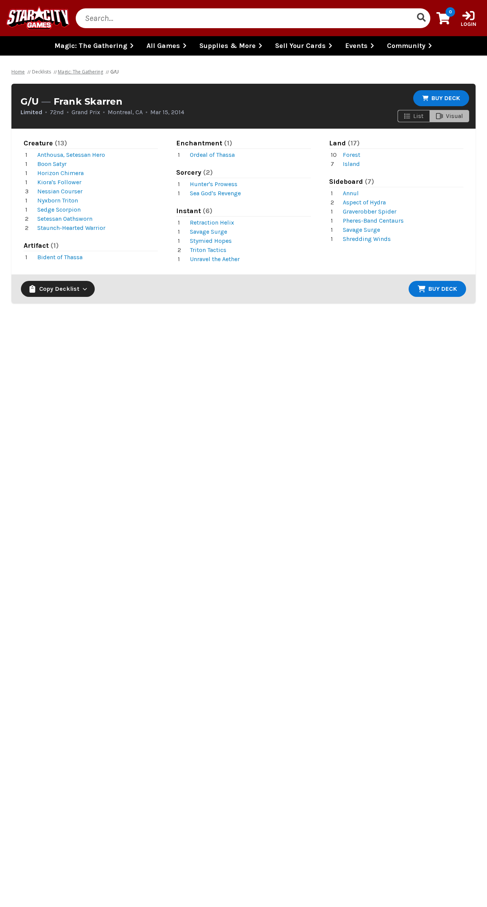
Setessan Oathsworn (64, 218)
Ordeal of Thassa (212, 154)
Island (351, 163)
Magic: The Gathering (80, 72)
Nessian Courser (60, 191)
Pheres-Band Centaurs (373, 220)
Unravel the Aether (215, 259)
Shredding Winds (367, 238)
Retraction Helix (212, 222)
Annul (351, 193)
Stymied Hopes (211, 240)
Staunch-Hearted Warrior (71, 227)
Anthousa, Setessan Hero (71, 154)
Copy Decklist (59, 288)
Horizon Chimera (60, 173)
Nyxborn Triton (57, 200)
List (418, 116)
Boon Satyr (52, 163)
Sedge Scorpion (59, 209)
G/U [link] (114, 72)
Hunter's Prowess (213, 184)
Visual (454, 116)
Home (18, 72)
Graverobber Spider (369, 211)
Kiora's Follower (59, 182)
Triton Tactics (208, 249)
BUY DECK (445, 98)
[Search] (421, 18)
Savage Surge (208, 231)
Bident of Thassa (60, 257)
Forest (351, 154)
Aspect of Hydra (364, 202)
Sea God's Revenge (215, 193)
